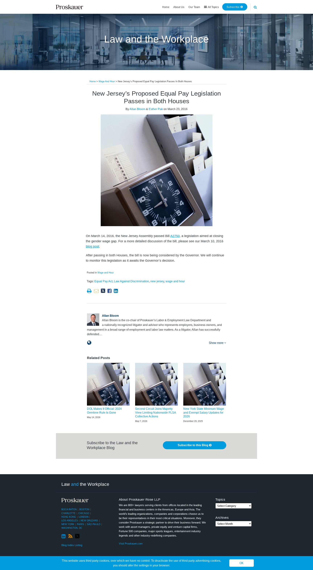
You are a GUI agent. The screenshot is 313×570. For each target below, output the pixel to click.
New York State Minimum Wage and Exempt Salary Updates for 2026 (203, 412)
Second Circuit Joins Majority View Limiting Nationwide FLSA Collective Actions (155, 412)
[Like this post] (109, 290)
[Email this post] (96, 290)
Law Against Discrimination (131, 281)
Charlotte (68, 513)
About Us (178, 7)
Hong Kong (68, 516)
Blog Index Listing (71, 545)
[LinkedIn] (63, 536)
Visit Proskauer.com (131, 543)
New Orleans (89, 520)
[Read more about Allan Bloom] (89, 342)
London (83, 516)
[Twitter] (77, 536)
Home (165, 7)
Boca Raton (69, 509)
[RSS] (70, 536)
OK (241, 563)
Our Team (194, 7)
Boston (84, 509)
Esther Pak (156, 109)
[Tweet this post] (103, 290)
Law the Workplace (85, 484)
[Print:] (89, 291)
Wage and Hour (107, 81)
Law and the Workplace (156, 39)
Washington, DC (71, 528)
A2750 (175, 236)
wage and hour (175, 281)
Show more (216, 342)
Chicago (83, 513)
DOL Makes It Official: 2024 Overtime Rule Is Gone (104, 410)
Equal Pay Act (103, 281)
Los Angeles (69, 520)
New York (67, 524)
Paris (80, 524)
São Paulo (93, 524)
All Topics (213, 7)
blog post (92, 246)
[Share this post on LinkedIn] (116, 290)
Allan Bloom (137, 109)
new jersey (157, 281)
